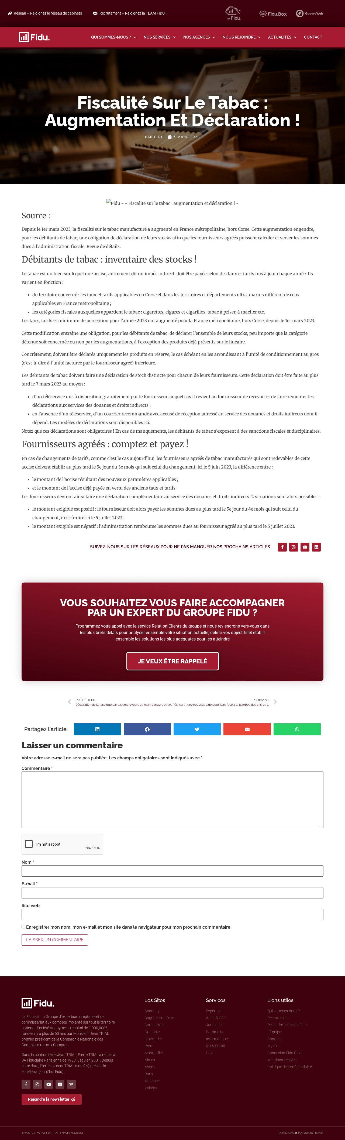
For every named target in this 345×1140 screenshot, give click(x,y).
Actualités (279, 37)
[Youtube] (305, 547)
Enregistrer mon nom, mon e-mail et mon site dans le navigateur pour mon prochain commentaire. (129, 927)
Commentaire (37, 768)
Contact (313, 37)
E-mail (30, 884)
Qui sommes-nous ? (111, 37)
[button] (97, 729)
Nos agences (196, 37)
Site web (31, 906)
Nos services (157, 37)
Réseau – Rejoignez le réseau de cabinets (48, 13)
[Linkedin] (316, 547)
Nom (28, 862)
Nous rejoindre (239, 37)
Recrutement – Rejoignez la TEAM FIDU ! (133, 13)
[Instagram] (293, 547)
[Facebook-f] (282, 547)
